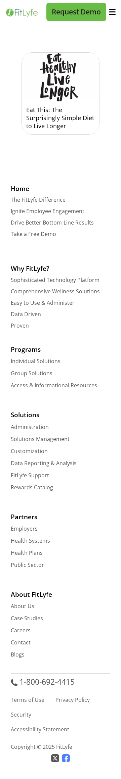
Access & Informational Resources (54, 385)
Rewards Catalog (32, 487)
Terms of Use (27, 699)
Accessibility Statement (40, 729)
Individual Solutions (36, 361)
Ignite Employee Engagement (47, 211)
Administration (30, 427)
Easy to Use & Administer (43, 302)
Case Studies (27, 618)
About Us (22, 606)
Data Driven (26, 314)
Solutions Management (40, 439)
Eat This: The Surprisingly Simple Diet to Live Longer (60, 118)
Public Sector (27, 565)
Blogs (18, 654)
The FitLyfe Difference (38, 199)
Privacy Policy (72, 699)
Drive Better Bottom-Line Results (52, 222)
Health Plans (27, 552)
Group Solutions (31, 373)
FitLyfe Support (30, 475)
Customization (29, 451)
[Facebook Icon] (66, 757)
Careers (21, 630)
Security (21, 714)
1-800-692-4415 (46, 682)
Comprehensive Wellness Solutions (55, 291)
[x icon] (55, 757)
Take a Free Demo (33, 234)
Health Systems (30, 540)
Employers (24, 528)
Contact (21, 642)
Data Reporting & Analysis (44, 463)
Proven (20, 325)
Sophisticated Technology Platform (55, 280)
